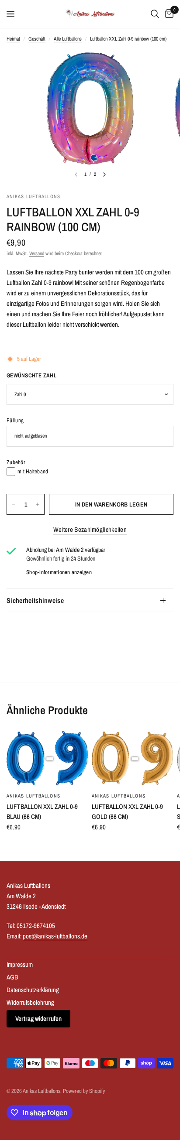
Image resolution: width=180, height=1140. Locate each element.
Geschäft (36, 38)
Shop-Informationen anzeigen (59, 572)
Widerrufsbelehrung (30, 1002)
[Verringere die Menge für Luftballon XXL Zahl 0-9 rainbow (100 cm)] (13, 504)
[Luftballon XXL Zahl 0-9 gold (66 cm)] (132, 758)
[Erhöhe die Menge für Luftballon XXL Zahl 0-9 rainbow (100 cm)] (37, 504)
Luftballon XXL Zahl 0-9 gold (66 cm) (127, 811)
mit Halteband (32, 471)
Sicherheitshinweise (35, 600)
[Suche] (155, 14)
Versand (36, 253)
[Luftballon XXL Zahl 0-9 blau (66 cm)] (47, 758)
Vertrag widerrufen (38, 1018)
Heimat (13, 38)
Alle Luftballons (68, 38)
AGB (12, 977)
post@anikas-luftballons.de (55, 936)
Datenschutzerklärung (33, 989)
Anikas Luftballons (33, 796)
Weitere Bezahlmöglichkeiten (90, 529)
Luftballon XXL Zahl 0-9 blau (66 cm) (42, 811)
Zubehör (16, 462)
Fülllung (15, 420)
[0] (167, 14)
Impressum (20, 964)
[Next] (104, 174)
